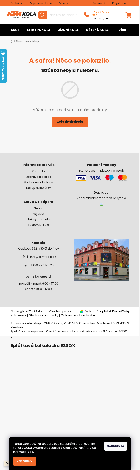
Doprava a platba (41, 3)
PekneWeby (120, 311)
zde (30, 452)
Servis (38, 208)
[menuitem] (15, 30)
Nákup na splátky (38, 188)
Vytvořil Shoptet (96, 311)
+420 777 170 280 (101, 13)
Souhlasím (115, 446)
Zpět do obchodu (70, 122)
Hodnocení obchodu (38, 182)
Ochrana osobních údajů (78, 315)
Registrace (119, 3)
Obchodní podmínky (43, 315)
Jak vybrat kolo (38, 219)
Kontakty (16, 3)
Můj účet (38, 214)
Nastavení (24, 461)
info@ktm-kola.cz (43, 257)
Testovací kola (38, 225)
